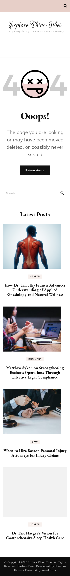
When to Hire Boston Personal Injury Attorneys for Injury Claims (35, 453)
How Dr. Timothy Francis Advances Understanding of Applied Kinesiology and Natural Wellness (35, 290)
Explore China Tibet (35, 25)
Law (35, 442)
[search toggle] (65, 6)
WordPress (48, 570)
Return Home (35, 170)
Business (35, 359)
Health (35, 276)
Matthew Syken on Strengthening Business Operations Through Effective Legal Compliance (35, 372)
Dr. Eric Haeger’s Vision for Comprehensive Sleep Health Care (35, 535)
